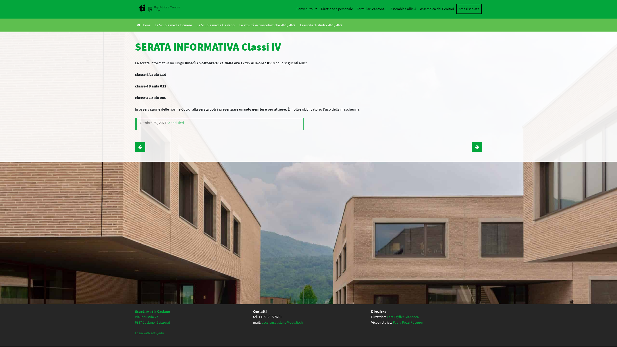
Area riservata (469, 9)
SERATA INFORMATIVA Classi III (477, 147)
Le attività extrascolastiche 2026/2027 (267, 25)
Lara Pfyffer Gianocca (403, 316)
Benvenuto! (305, 9)
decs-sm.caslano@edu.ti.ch (282, 322)
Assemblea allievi (403, 9)
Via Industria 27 (146, 316)
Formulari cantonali (372, 9)
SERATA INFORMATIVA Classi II (140, 147)
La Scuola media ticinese (173, 25)
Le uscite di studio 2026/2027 (321, 25)
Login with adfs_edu (149, 333)
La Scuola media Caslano (216, 25)
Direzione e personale (337, 9)
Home (145, 25)
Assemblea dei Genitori (437, 9)
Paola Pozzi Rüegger (408, 322)
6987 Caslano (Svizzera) (152, 322)
